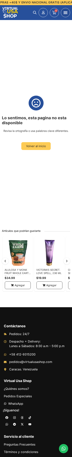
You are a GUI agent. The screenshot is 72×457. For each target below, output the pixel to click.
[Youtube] (30, 424)
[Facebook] (7, 418)
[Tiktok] (30, 418)
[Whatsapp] (7, 424)
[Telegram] (14, 424)
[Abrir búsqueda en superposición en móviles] (35, 12)
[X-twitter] (22, 424)
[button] (65, 12)
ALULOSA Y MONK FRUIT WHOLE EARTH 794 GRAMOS (18, 273)
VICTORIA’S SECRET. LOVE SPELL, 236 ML (48, 271)
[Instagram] (14, 418)
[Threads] (22, 418)
